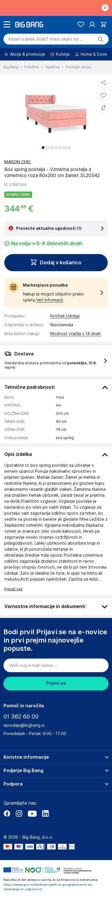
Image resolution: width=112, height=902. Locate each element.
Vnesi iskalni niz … (46, 39)
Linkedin (45, 813)
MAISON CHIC (17, 162)
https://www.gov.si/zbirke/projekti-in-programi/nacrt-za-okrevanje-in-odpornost (48, 887)
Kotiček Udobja (65, 316)
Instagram (19, 813)
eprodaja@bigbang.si (24, 725)
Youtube (32, 813)
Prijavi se (56, 683)
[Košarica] (104, 24)
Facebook (6, 813)
